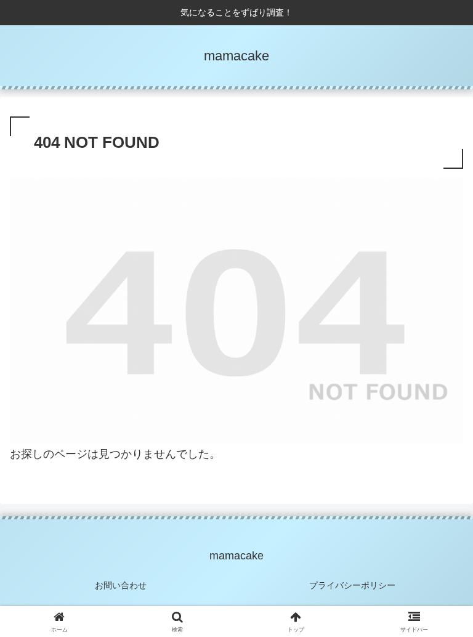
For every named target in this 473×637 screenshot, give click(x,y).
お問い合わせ (121, 585)
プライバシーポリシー (352, 585)
